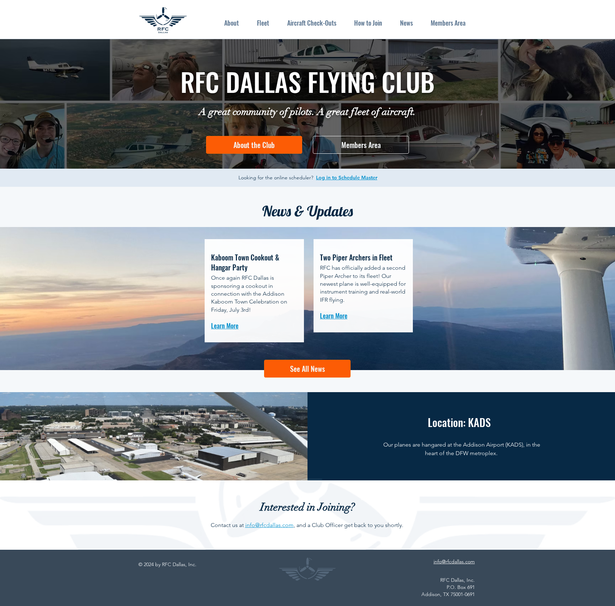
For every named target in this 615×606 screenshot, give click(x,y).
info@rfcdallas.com (269, 525)
